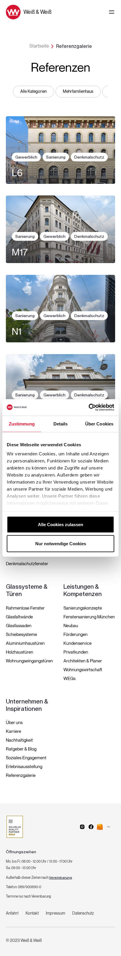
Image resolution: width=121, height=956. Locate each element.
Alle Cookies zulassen (60, 524)
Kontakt (32, 913)
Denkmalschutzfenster (27, 563)
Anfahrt (12, 913)
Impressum (55, 913)
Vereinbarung (60, 878)
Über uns (14, 722)
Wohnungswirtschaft (82, 669)
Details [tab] (60, 423)
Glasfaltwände (19, 617)
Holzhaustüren (19, 652)
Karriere (13, 731)
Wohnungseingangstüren (29, 661)
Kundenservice (77, 643)
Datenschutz (83, 913)
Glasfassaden (18, 625)
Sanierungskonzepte (82, 608)
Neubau (70, 625)
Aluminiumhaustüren (25, 643)
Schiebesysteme (21, 634)
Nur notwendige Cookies (60, 543)
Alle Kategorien (33, 91)
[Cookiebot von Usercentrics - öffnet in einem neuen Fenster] (88, 407)
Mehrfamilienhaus (78, 91)
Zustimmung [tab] (22, 423)
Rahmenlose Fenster (25, 608)
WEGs (69, 678)
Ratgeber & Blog (21, 749)
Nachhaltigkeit (19, 740)
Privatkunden (75, 652)
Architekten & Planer (82, 661)
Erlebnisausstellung (24, 766)
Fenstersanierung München (89, 617)
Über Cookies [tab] (99, 423)
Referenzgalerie (21, 775)
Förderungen (75, 634)
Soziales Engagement (26, 757)
